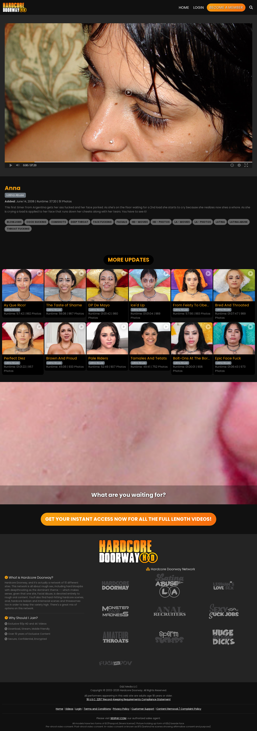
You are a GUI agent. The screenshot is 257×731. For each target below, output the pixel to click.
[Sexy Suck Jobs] (223, 611)
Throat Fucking (18, 229)
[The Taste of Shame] (65, 285)
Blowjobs (14, 222)
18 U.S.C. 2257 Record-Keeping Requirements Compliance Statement (129, 699)
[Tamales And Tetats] (149, 338)
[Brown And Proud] (65, 338)
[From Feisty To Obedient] (192, 285)
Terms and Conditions (97, 709)
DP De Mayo (99, 305)
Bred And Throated (232, 305)
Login (198, 7)
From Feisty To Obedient (192, 305)
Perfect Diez (14, 358)
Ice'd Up (138, 305)
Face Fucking (102, 222)
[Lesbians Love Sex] (223, 585)
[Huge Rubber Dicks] (223, 637)
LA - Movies (182, 222)
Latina (220, 222)
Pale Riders (98, 358)
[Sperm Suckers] (169, 637)
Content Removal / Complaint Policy (178, 709)
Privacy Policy (121, 709)
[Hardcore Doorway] (14, 7)
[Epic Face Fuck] (234, 338)
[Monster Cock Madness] (115, 611)
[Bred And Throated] (234, 285)
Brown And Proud (61, 358)
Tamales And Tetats (149, 358)
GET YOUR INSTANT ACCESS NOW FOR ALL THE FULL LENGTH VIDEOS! (128, 519)
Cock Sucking (36, 222)
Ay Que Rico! (15, 305)
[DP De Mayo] (107, 285)
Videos (69, 709)
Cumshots (58, 222)
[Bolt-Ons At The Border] (192, 338)
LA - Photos (203, 222)
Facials (122, 222)
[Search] (251, 7)
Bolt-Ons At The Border (192, 358)
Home (184, 7)
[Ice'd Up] (149, 285)
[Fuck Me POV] (115, 663)
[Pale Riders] (107, 338)
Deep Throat (79, 222)
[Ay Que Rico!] (23, 285)
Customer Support (142, 709)
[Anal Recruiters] (169, 611)
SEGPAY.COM (118, 718)
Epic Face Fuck (228, 358)
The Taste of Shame (64, 305)
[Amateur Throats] (115, 637)
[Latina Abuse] (169, 585)
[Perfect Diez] (23, 338)
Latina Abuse (239, 222)
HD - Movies (140, 222)
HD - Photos (161, 222)
